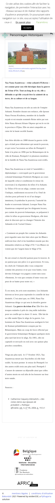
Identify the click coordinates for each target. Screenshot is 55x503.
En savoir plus (23, 22)
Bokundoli (7, 496)
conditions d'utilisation (42, 493)
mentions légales (20, 493)
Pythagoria (46, 496)
